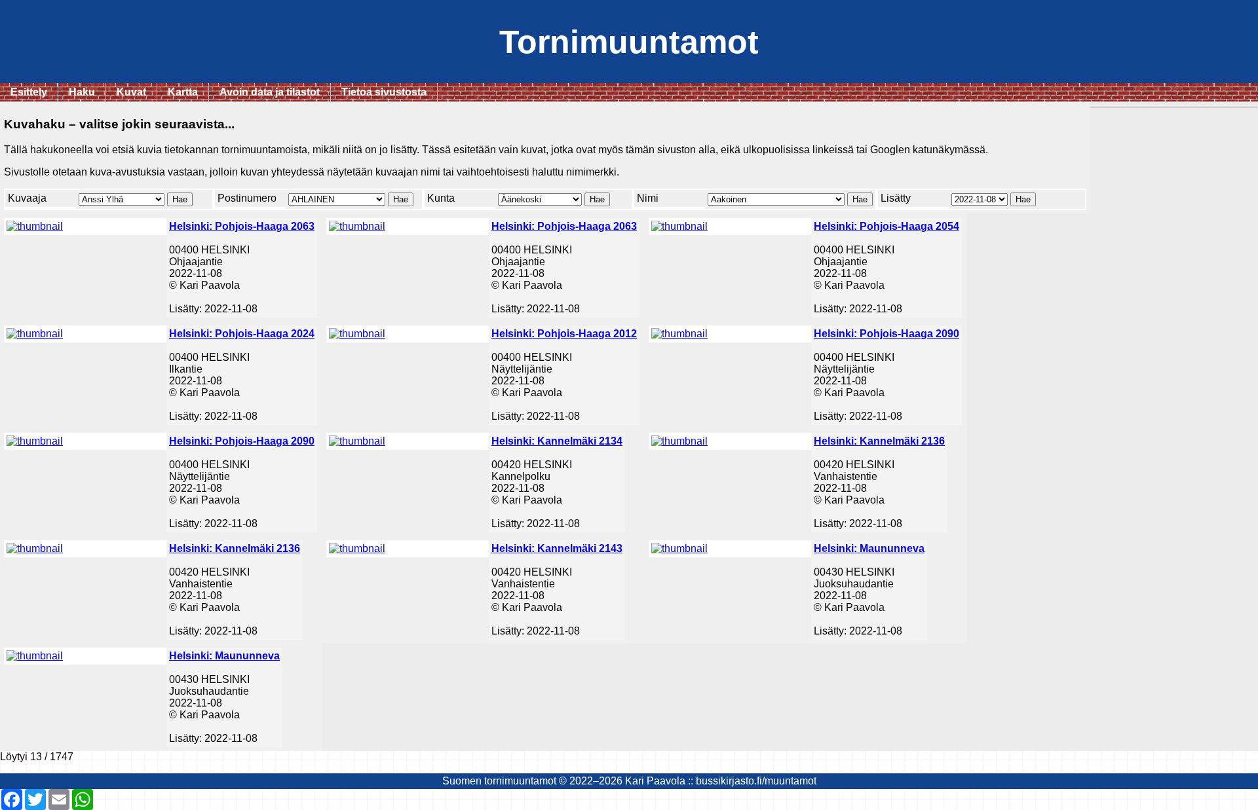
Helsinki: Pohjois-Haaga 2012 (564, 333)
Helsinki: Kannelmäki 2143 (556, 548)
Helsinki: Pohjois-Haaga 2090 (886, 333)
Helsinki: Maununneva (869, 548)
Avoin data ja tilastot (269, 92)
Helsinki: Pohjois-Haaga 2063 (241, 226)
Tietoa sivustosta (384, 92)
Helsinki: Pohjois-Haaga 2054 (886, 226)
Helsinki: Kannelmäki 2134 (556, 441)
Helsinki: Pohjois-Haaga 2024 (241, 333)
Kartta (183, 92)
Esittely (28, 92)
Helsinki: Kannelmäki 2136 (879, 441)
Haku (82, 92)
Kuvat (131, 92)
